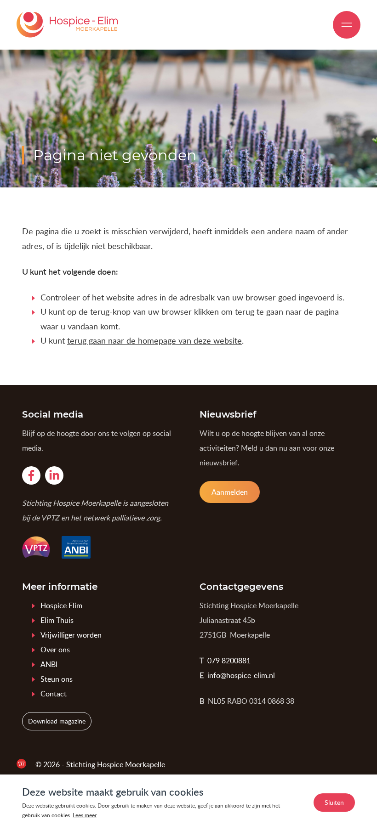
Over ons (55, 649)
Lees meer (85, 815)
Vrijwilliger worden (71, 635)
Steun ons (56, 679)
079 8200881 (229, 661)
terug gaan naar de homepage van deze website (154, 340)
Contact (53, 694)
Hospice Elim (61, 605)
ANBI (48, 664)
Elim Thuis (57, 620)
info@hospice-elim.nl (241, 675)
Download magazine (57, 721)
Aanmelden (229, 492)
